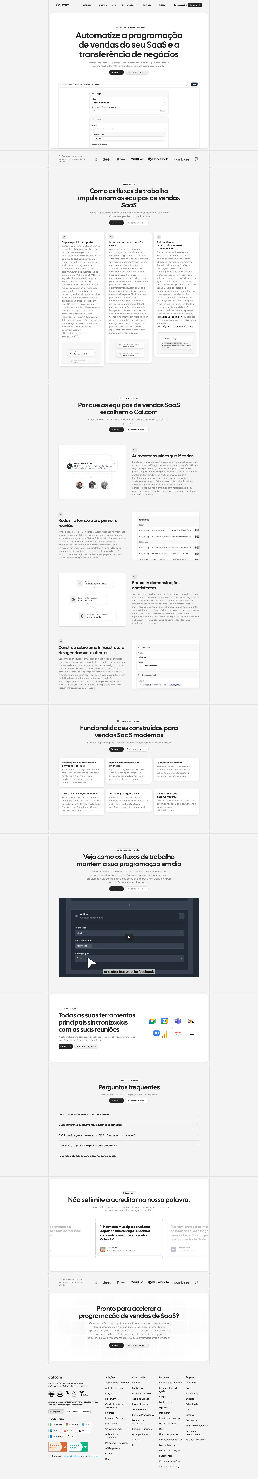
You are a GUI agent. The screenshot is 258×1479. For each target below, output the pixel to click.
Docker (109, 1459)
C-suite (136, 1440)
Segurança (191, 1420)
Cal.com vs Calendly (169, 1466)
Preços (108, 1393)
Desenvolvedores (168, 1423)
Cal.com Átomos (113, 1429)
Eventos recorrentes (169, 1418)
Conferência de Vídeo (170, 1461)
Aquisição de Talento (142, 1393)
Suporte (190, 1399)
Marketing (137, 1388)
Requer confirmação (169, 1450)
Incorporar (164, 1413)
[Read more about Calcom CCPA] (67, 1394)
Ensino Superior (140, 1404)
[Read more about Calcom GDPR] (74, 1394)
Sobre (189, 1388)
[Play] (129, 937)
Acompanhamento (142, 1434)
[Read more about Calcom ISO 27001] (51, 1394)
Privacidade (192, 1404)
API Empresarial (113, 1448)
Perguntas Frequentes (116, 1443)
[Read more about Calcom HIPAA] (83, 1394)
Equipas (163, 1407)
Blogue (162, 1397)
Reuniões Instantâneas (170, 1440)
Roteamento (111, 1423)
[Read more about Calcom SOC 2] (60, 1394)
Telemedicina (139, 1409)
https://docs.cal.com (172, 317)
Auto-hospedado (114, 1388)
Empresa (109, 1413)
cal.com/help (93, 1456)
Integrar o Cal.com (114, 1418)
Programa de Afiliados (170, 1383)
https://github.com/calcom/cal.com (175, 326)
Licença (190, 1415)
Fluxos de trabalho (168, 1434)
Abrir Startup (192, 1393)
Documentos (112, 1399)
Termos (190, 1409)
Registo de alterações (197, 1426)
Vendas (136, 1383)
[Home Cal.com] (62, 4)
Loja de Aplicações (168, 1445)
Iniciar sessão (180, 5)
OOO (161, 1429)
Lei (133, 1445)
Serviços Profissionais (143, 1415)
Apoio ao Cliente (140, 1399)
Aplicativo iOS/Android (117, 1383)
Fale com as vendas (196, 1440)
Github (108, 1454)
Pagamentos (165, 1456)
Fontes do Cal (166, 1402)
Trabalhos (191, 1383)
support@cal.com (72, 1456)
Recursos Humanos (142, 1429)
